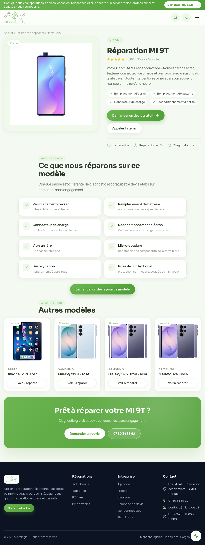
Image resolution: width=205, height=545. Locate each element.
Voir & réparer (27, 383)
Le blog (123, 491)
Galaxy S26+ (73, 374)
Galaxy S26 (173, 374)
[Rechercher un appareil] (175, 17)
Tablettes (79, 491)
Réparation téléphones (30, 33)
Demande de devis (130, 504)
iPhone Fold (22, 374)
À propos (124, 484)
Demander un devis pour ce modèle (102, 289)
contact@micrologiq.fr (184, 507)
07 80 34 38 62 (124, 433)
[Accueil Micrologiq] (14, 17)
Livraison (124, 497)
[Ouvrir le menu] (197, 17)
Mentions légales (129, 510)
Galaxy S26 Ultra (127, 374)
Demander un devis (180, 5)
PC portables (81, 504)
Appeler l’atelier (124, 128)
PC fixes (77, 497)
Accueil (8, 33)
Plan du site (125, 517)
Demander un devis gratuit (133, 115)
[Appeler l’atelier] (186, 17)
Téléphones (80, 484)
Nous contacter (19, 508)
